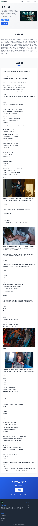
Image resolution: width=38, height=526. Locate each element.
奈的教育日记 (3, 515)
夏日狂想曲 (3, 518)
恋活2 (2, 520)
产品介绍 (22, 1)
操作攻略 (28, 1)
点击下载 (34, 1)
